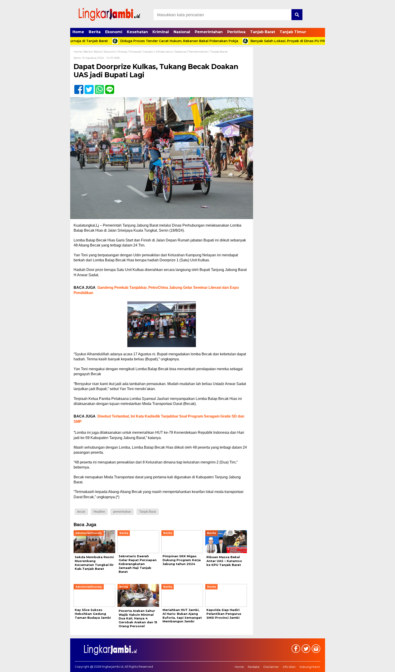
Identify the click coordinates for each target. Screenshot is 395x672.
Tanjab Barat (262, 32)
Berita (95, 32)
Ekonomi (113, 32)
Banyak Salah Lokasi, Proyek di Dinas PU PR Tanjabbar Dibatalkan (284, 41)
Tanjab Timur (293, 32)
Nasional (181, 32)
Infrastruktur (164, 51)
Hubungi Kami (309, 667)
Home (78, 32)
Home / (79, 51)
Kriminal (160, 32)
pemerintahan (122, 511)
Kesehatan (137, 32)
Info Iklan (289, 667)
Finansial (135, 51)
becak (81, 511)
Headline (99, 511)
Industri (148, 51)
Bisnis (98, 51)
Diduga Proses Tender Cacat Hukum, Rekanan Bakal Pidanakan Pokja (157, 41)
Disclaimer (271, 667)
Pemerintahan (209, 32)
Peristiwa (236, 32)
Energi (122, 51)
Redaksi (253, 667)
